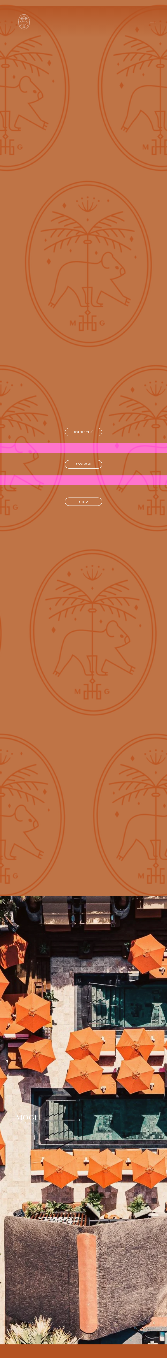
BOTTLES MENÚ (83, 432)
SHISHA (83, 502)
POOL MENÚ (83, 464)
